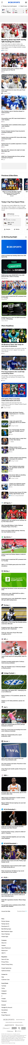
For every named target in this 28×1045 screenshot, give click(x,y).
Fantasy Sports (5, 924)
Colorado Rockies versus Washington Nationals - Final (18, 11)
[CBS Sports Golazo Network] (14, 1022)
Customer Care (5, 979)
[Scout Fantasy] (10, 1031)
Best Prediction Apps (6, 931)
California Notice (5, 970)
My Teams (4, 1012)
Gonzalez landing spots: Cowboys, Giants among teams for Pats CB (14, 62)
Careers (3, 945)
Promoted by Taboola (21, 911)
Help (2, 977)
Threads (3, 998)
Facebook (3, 993)
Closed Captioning (6, 968)
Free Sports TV (5, 926)
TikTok (3, 988)
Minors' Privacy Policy (7, 964)
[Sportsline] (19, 1025)
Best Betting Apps (6, 929)
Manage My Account (6, 1007)
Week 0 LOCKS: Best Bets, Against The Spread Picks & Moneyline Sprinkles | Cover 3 (11, 188)
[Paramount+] (6, 1028)
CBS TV (3, 953)
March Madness (5, 934)
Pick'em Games (5, 921)
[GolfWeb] (18, 1031)
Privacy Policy (5, 962)
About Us (3, 943)
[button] (2, 2)
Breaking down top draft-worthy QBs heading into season (14, 37)
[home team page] (5, 222)
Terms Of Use (5, 959)
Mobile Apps (4, 936)
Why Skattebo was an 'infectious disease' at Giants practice (14, 105)
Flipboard (4, 1001)
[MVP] (23, 1027)
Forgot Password (5, 1015)
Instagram (4, 991)
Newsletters (4, 1010)
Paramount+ (4, 950)
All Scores (8, 11)
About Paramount (6, 948)
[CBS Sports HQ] (20, 1019)
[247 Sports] (9, 1025)
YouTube (3, 986)
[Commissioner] (16, 1027)
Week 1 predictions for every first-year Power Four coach (14, 84)
